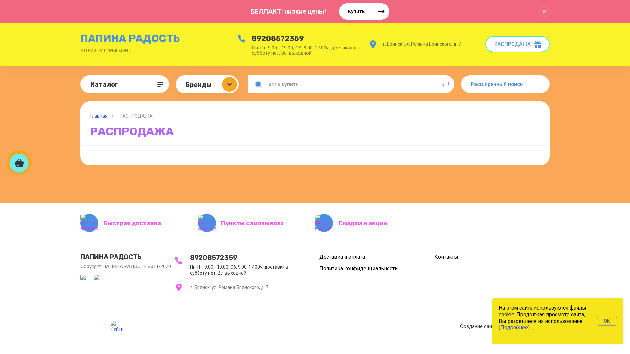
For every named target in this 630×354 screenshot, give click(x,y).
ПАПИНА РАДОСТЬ (130, 38)
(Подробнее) (514, 327)
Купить (356, 11)
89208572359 (278, 38)
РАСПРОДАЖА (512, 44)
